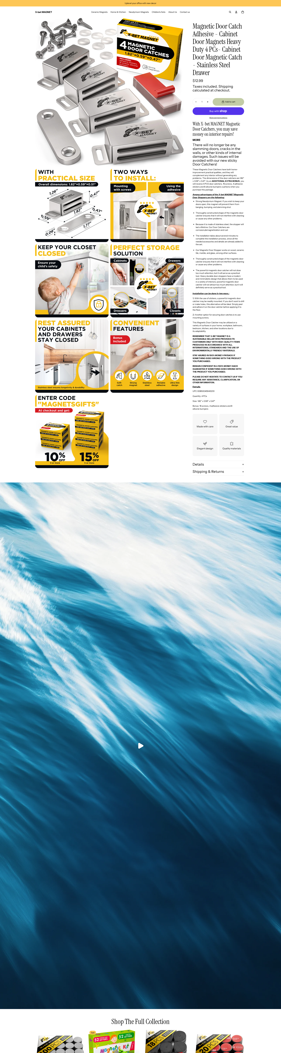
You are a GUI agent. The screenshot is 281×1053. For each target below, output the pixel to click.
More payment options (218, 118)
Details (198, 464)
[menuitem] (99, 12)
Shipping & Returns (208, 471)
